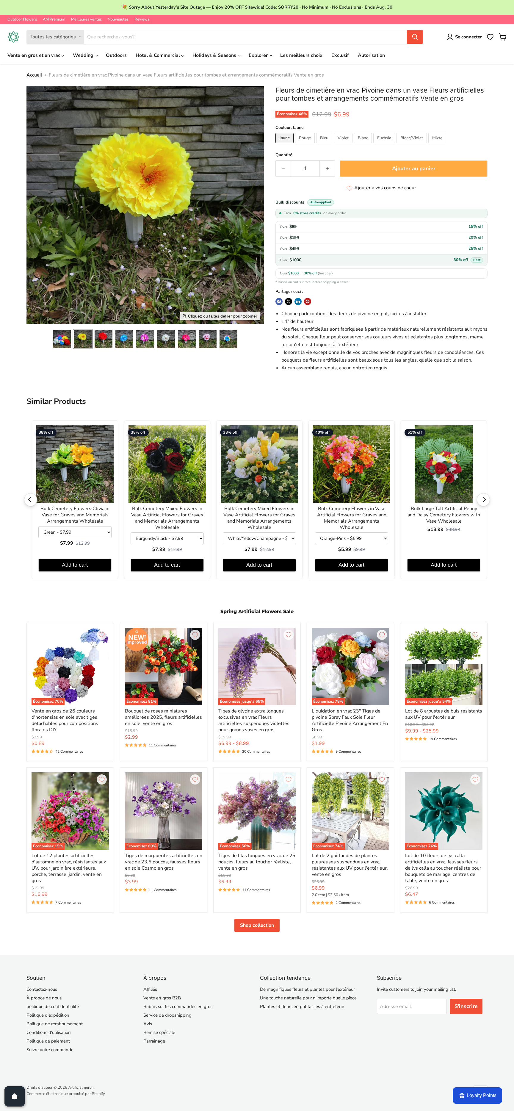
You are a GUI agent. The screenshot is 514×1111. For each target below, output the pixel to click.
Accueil (34, 75)
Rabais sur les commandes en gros (177, 1007)
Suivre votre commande (49, 1050)
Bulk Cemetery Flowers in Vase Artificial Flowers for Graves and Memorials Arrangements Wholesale (351, 518)
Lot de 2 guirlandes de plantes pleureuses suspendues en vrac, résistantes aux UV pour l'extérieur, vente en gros (350, 865)
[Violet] (344, 144)
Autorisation (371, 55)
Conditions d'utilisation (48, 1032)
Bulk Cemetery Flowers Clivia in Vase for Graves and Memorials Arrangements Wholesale (74, 515)
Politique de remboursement (54, 1024)
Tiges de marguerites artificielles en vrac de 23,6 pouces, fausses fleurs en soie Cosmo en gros (163, 861)
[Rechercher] (415, 37)
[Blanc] (363, 144)
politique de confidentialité (52, 1007)
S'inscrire (466, 1006)
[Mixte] (438, 144)
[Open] (14, 1096)
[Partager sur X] (288, 301)
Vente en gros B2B (162, 998)
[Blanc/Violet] (412, 144)
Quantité (283, 155)
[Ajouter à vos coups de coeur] (102, 635)
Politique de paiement (48, 1041)
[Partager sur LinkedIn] (298, 301)
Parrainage (154, 1041)
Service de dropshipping (167, 1015)
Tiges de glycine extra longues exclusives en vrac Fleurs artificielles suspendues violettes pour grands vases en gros (253, 720)
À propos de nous (44, 998)
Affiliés (150, 989)
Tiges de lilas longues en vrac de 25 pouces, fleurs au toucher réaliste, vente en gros (256, 861)
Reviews (141, 19)
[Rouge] (305, 144)
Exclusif (340, 55)
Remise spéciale (159, 1032)
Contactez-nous (41, 989)
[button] (61, 339)
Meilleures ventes (86, 19)
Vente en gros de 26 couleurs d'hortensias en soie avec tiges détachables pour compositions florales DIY (65, 720)
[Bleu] (325, 144)
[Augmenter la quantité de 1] (327, 168)
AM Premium (54, 19)
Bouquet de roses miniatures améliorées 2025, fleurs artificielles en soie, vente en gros (163, 717)
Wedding (84, 55)
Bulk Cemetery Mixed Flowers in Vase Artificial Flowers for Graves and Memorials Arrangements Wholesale (167, 518)
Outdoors (116, 55)
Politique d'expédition (47, 1015)
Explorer (259, 55)
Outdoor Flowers (22, 19)
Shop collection (257, 925)
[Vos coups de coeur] (490, 37)
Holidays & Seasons (214, 55)
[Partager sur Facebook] (279, 301)
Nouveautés (118, 19)
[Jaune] (285, 144)
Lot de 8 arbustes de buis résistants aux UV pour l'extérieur (443, 714)
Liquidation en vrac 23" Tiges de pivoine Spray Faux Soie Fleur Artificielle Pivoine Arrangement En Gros (350, 720)
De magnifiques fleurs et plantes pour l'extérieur (307, 989)
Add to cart (75, 565)
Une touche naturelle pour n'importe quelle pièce (308, 998)
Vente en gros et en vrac (34, 55)
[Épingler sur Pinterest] (307, 301)
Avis (147, 1024)
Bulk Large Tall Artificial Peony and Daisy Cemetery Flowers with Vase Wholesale (444, 515)
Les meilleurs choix (301, 55)
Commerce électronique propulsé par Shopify (65, 1093)
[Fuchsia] (385, 144)
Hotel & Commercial (158, 55)
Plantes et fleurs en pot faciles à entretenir (302, 1007)
